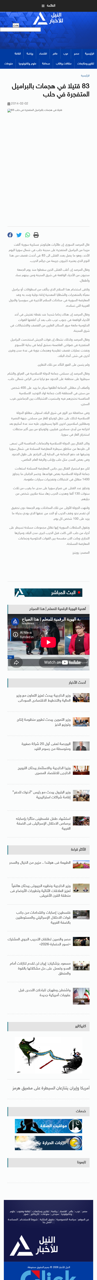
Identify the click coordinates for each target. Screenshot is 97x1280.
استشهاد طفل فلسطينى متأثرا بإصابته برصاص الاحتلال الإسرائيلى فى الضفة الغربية (43, 824)
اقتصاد (43, 53)
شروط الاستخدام (29, 1219)
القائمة (51, 6)
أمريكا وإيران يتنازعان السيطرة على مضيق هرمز (51, 1088)
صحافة (46, 63)
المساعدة (13, 1219)
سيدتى (55, 1214)
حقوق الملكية (47, 1219)
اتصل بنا (47, 1222)
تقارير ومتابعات (85, 63)
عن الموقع (83, 1219)
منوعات (9, 63)
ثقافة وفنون (23, 1211)
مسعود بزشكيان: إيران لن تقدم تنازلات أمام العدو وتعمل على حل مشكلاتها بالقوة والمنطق (40, 969)
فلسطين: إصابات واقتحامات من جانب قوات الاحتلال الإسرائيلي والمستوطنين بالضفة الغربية (43, 918)
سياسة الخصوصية (66, 1219)
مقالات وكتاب (64, 63)
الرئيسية (89, 53)
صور (26, 1214)
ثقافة (18, 53)
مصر (76, 53)
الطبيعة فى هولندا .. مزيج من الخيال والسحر (40, 863)
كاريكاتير (80, 1026)
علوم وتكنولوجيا (27, 63)
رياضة (30, 53)
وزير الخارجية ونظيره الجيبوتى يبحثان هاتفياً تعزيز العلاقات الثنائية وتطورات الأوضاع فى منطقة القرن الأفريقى (40, 891)
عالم (55, 53)
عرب (65, 53)
